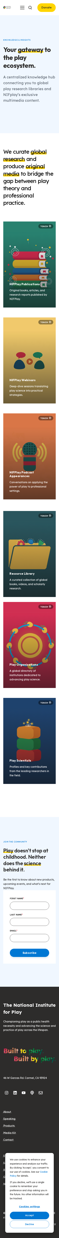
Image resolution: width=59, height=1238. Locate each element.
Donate (46, 7)
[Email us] (40, 1092)
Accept (29, 1215)
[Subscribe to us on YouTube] (23, 1092)
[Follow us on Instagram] (6, 1092)
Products (9, 1125)
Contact (8, 1139)
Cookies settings (29, 1206)
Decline (29, 1224)
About (7, 1111)
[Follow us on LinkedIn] (15, 1092)
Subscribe (30, 952)
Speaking (9, 1118)
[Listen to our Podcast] (32, 1092)
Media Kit (9, 1132)
